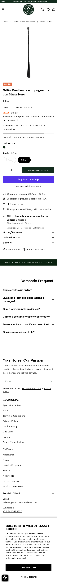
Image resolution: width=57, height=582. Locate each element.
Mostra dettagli (28, 577)
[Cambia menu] (3, 9)
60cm (24, 160)
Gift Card (8, 431)
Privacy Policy (10, 421)
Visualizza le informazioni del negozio (25, 228)
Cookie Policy (10, 426)
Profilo (6, 437)
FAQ (5, 410)
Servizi (6, 470)
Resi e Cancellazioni (13, 442)
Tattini (6, 101)
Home (5, 22)
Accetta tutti (28, 567)
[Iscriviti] (51, 381)
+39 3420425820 (12, 511)
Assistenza (8, 475)
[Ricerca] (42, 9)
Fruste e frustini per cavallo (24, 22)
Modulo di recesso (13, 486)
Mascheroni (9, 454)
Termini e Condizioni (14, 416)
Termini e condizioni (31, 388)
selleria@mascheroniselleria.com (20, 502)
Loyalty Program (12, 465)
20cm (11, 161)
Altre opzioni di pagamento (28, 186)
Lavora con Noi (11, 481)
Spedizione (24, 116)
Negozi (7, 460)
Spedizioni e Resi (12, 405)
